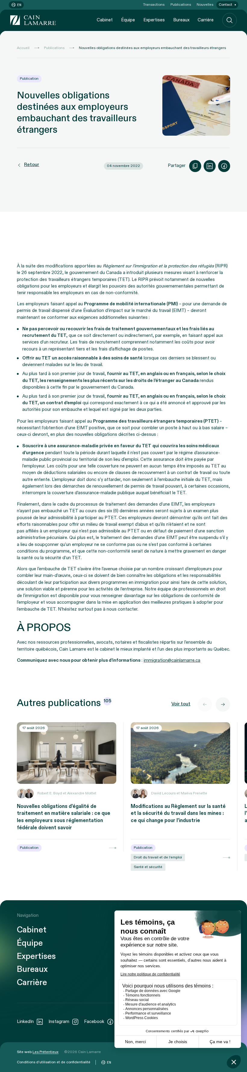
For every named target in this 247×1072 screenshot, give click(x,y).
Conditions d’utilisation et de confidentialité (53, 1062)
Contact (225, 4)
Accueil (23, 47)
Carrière (206, 20)
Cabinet (105, 20)
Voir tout (180, 704)
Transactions (153, 4)
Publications (180, 4)
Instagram (58, 1021)
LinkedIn (25, 1021)
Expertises (154, 20)
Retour (31, 165)
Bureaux (181, 20)
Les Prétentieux (45, 1051)
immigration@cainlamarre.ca (172, 660)
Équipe (128, 20)
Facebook (94, 1021)
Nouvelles (205, 4)
